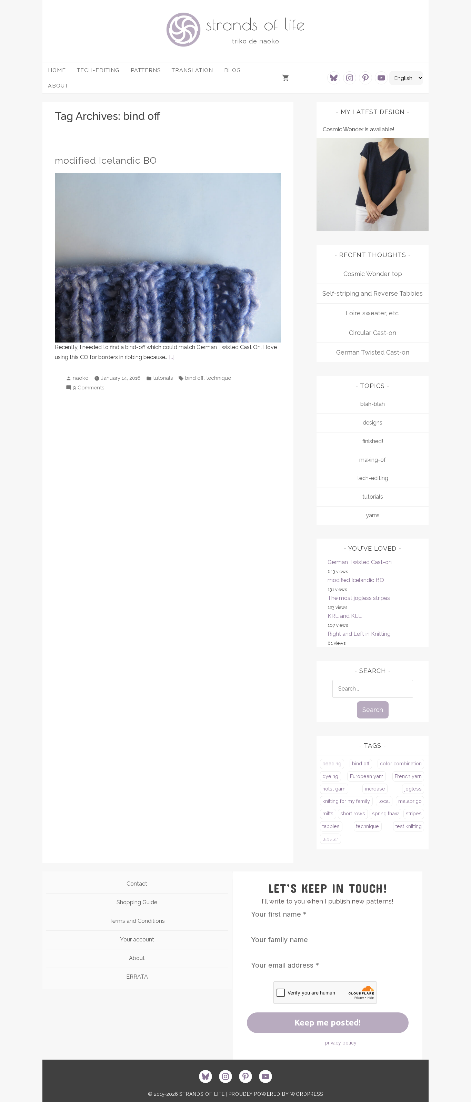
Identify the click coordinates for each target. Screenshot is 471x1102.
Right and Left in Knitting (359, 634)
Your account (137, 939)
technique (218, 378)
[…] (171, 357)
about (58, 85)
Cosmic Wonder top (372, 273)
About (137, 958)
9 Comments (88, 388)
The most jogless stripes (359, 598)
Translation (192, 70)
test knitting (408, 826)
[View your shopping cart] (286, 78)
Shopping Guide (137, 902)
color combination (401, 763)
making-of (372, 460)
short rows (352, 813)
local (384, 801)
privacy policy (341, 1042)
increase (375, 789)
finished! (372, 441)
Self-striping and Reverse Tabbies (372, 293)
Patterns (146, 70)
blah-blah (372, 404)
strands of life (255, 24)
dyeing (330, 776)
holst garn (333, 789)
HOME (57, 70)
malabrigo (410, 801)
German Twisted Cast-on (372, 352)
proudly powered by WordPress (276, 1094)
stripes (414, 813)
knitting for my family (346, 801)
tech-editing (372, 478)
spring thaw (385, 813)
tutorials (163, 378)
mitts (327, 813)
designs (372, 422)
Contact (137, 883)
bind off (194, 378)
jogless (413, 789)
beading (331, 763)
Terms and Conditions (137, 921)
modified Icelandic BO (106, 160)
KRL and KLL (345, 616)
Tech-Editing (98, 70)
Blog (232, 70)
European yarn (366, 776)
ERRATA (137, 976)
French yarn (408, 776)
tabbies (331, 826)
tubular (330, 838)
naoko (81, 378)
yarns (373, 515)
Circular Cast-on (372, 332)
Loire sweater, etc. (372, 313)
